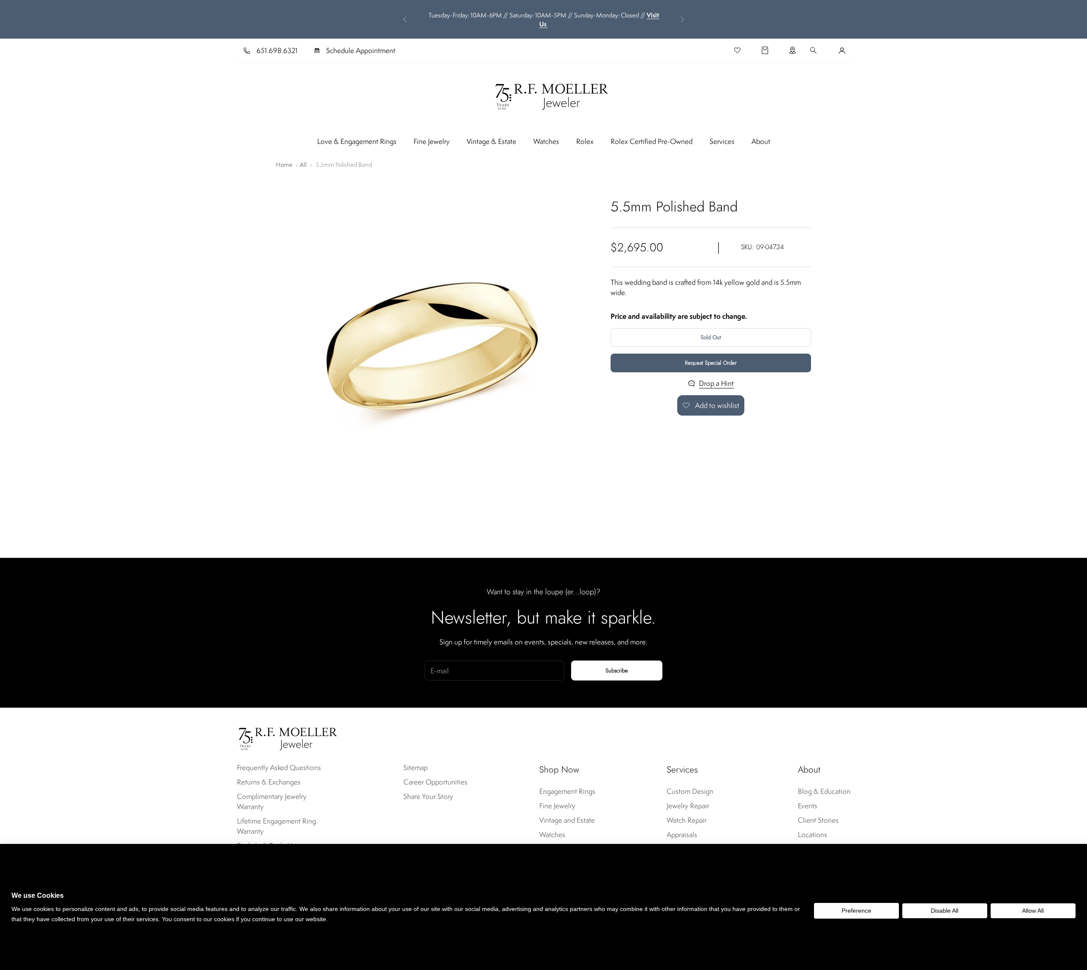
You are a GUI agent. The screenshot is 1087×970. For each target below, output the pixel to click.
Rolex (585, 141)
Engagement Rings (567, 791)
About (761, 141)
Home (284, 164)
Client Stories (818, 820)
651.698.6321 (277, 50)
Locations (812, 834)
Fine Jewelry (432, 141)
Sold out (711, 337)
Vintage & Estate (491, 141)
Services (722, 141)
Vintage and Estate (567, 820)
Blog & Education (824, 791)
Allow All (1033, 910)
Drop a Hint (716, 383)
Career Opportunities (435, 782)
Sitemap (415, 767)
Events (807, 805)
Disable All (944, 910)
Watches (546, 141)
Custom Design (690, 791)
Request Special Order (711, 363)
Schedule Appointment (360, 50)
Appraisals (682, 834)
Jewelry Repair (688, 805)
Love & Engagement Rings (357, 141)
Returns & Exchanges (269, 782)
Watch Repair (687, 820)
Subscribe (616, 670)
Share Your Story (428, 796)
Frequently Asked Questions (279, 767)
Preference (856, 910)
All (303, 164)
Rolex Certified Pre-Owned (652, 141)
